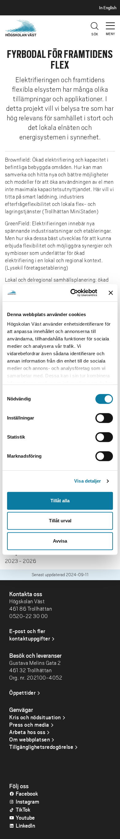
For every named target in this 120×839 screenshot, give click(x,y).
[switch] (104, 418)
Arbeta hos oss (27, 732)
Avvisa (60, 541)
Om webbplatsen (29, 739)
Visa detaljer (87, 481)
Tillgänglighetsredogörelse (41, 746)
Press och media (29, 724)
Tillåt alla (60, 500)
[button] (110, 23)
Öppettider (22, 692)
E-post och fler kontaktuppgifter (29, 634)
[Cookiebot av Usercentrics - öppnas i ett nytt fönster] (72, 293)
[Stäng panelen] (111, 293)
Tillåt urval (60, 520)
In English (107, 7)
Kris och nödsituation (35, 717)
